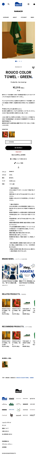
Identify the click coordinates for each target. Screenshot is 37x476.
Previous (3, 57)
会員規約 (4, 447)
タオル (10, 175)
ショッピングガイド (6, 422)
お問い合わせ (5, 431)
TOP (3, 377)
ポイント (4, 425)
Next (34, 57)
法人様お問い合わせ (7, 434)
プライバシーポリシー (7, 444)
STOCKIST (24, 17)
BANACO (18, 67)
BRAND (7, 377)
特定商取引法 (5, 441)
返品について (5, 428)
